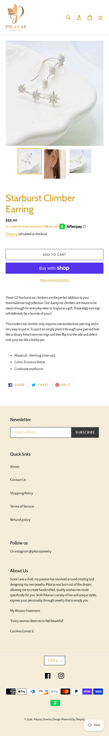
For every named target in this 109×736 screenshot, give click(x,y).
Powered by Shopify (73, 719)
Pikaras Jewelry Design (47, 719)
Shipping (12, 234)
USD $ (53, 660)
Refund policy (20, 520)
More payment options (54, 280)
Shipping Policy (21, 493)
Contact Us (18, 480)
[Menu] (100, 17)
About (15, 467)
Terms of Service (22, 506)
